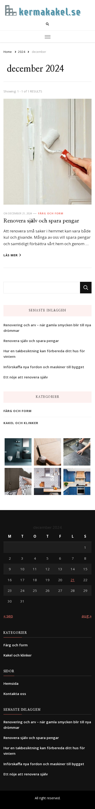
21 (73, 579)
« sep (8, 616)
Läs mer (10, 255)
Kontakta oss (14, 693)
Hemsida (10, 683)
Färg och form (50, 213)
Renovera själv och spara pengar (41, 221)
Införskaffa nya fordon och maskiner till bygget (43, 367)
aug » (87, 616)
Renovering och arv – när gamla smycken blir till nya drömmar (47, 328)
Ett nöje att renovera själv (25, 377)
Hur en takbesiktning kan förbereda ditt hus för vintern (44, 354)
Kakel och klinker (20, 423)
